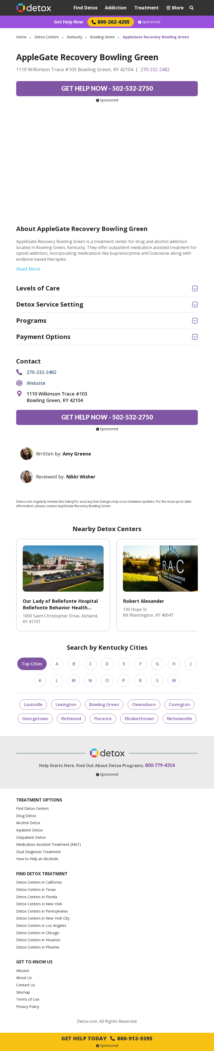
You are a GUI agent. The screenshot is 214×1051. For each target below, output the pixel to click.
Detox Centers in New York (39, 903)
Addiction (116, 8)
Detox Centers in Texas (36, 889)
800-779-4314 (160, 765)
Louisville (33, 704)
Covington (179, 704)
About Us (24, 977)
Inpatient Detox (29, 830)
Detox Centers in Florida (36, 896)
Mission (22, 970)
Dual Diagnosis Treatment (38, 851)
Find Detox (85, 8)
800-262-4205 (113, 21)
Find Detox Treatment (42, 874)
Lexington (66, 704)
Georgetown (35, 718)
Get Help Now (68, 22)
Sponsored (151, 22)
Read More (28, 268)
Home (21, 36)
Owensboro (144, 704)
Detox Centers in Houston (38, 939)
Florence (103, 718)
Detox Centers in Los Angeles (41, 925)
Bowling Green (102, 36)
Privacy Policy (27, 1006)
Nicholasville (179, 718)
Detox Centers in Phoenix (37, 947)
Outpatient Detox (31, 837)
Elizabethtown (139, 718)
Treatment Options (39, 800)
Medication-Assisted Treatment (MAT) (48, 844)
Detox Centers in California (39, 882)
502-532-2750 (107, 88)
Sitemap (23, 992)
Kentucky (74, 36)
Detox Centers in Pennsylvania (42, 911)
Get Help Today (107, 1038)
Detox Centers (46, 36)
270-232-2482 (155, 69)
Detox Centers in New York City (42, 918)
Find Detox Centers (32, 808)
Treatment (146, 8)
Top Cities (32, 664)
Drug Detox (26, 815)
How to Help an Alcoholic (37, 858)
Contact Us (25, 984)
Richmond (71, 718)
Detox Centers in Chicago (37, 932)
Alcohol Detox (28, 822)
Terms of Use (27, 999)
